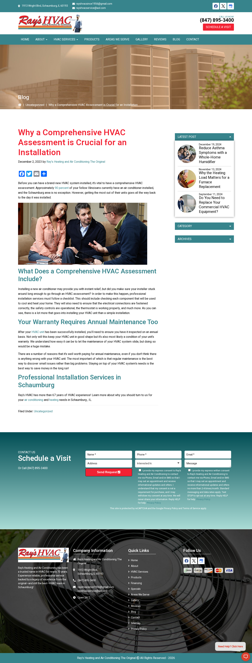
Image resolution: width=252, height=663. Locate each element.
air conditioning (33, 400)
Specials (136, 589)
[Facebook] (216, 6)
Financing (136, 583)
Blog (133, 612)
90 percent (62, 188)
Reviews (136, 606)
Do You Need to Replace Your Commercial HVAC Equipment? (214, 204)
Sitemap (136, 623)
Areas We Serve (140, 595)
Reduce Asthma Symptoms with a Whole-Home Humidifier (213, 155)
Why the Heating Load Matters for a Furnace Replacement (214, 179)
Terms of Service (191, 508)
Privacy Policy (171, 508)
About (134, 566)
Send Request (107, 472)
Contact (135, 617)
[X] (223, 6)
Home (134, 560)
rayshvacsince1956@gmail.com (94, 4)
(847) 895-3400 (217, 20)
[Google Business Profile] (230, 6)
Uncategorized (35, 105)
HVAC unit (38, 332)
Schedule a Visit (218, 27)
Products (136, 577)
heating (53, 400)
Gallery (135, 600)
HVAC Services (139, 572)
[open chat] (245, 656)
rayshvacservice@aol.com (91, 8)
